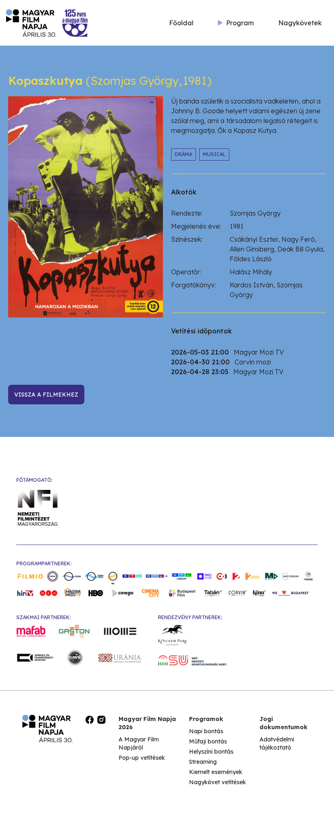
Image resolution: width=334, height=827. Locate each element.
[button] (236, 23)
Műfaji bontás (208, 741)
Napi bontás (206, 731)
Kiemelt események (215, 772)
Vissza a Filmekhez (46, 394)
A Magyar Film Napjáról (139, 743)
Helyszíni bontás (211, 751)
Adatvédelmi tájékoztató (276, 743)
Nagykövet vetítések (217, 782)
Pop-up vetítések (142, 757)
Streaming (203, 761)
